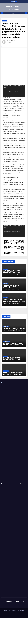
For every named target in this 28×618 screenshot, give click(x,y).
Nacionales (6, 326)
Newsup (21, 610)
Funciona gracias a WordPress (10, 610)
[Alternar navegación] (13, 13)
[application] (14, 91)
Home (14, 615)
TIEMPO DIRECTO (14, 6)
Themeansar (14, 612)
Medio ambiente (7, 341)
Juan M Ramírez (12, 40)
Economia (5, 269)
